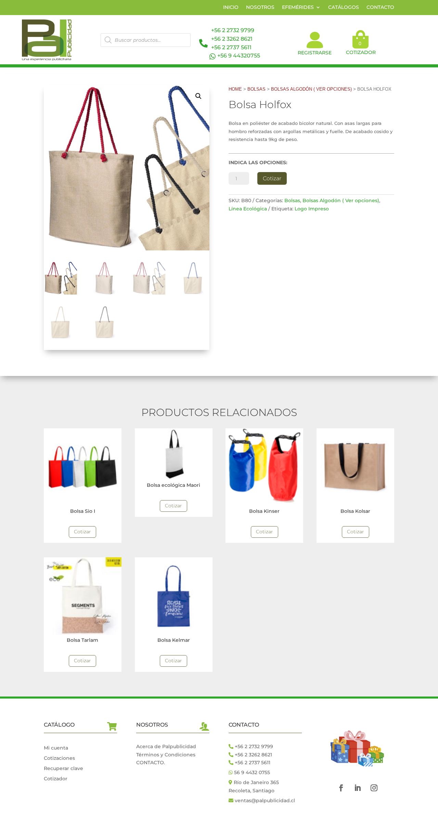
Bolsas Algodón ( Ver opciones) (311, 89)
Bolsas (256, 89)
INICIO (231, 7)
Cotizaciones (59, 758)
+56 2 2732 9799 (232, 30)
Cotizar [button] (82, 532)
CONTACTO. (150, 762)
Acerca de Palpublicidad (166, 746)
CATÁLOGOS (343, 7)
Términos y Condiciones (165, 755)
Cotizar (272, 178)
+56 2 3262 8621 (232, 39)
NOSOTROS (260, 7)
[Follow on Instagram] (374, 788)
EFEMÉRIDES (298, 7)
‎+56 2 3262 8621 (252, 755)
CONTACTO (380, 7)
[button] (198, 96)
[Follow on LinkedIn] (357, 788)
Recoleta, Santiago (251, 791)
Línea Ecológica (248, 209)
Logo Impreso (312, 209)
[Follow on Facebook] (341, 788)
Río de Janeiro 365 (256, 782)
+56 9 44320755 (238, 55)
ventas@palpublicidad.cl (265, 800)
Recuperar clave (63, 768)
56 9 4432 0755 (251, 772)
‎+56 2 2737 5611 (231, 47)
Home (235, 89)
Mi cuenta (56, 748)
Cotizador (55, 779)
